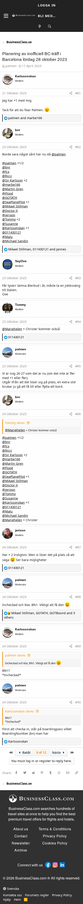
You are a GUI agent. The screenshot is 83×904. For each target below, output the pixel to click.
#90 (78, 702)
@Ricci (7, 176)
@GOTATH (9, 198)
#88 (78, 597)
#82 (78, 147)
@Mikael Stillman (15, 206)
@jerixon (8, 215)
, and (37, 249)
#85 (78, 366)
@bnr (6, 167)
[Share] (71, 93)
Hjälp (7, 899)
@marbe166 (11, 184)
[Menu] (6, 16)
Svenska (12, 889)
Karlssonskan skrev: (19, 711)
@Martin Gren (12, 189)
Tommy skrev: (15, 423)
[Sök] (49, 26)
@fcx (5, 172)
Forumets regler (37, 895)
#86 (78, 414)
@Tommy (9, 219)
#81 (78, 93)
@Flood (7, 193)
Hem (17, 899)
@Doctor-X (10, 211)
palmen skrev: (15, 655)
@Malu (7, 237)
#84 (78, 321)
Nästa (57, 752)
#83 (78, 278)
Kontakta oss (12, 895)
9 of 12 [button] (41, 752)
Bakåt (26, 752)
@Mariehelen (12, 329)
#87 (78, 547)
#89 (78, 646)
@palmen (59, 154)
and (25, 118)
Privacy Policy (62, 895)
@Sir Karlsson (12, 180)
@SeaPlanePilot (13, 202)
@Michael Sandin (15, 241)
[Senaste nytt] (40, 26)
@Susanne (10, 224)
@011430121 (11, 232)
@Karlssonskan (13, 228)
